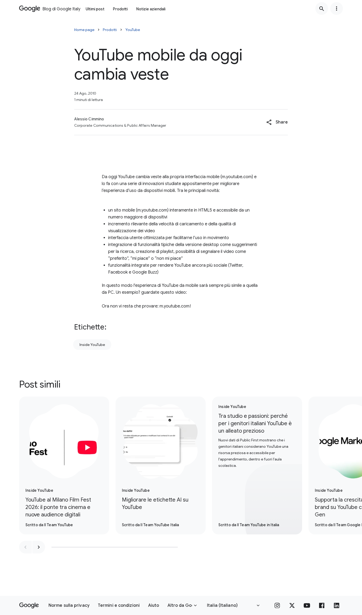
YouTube (132, 29)
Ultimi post (95, 9)
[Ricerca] (321, 8)
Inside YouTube (92, 344)
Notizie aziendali (150, 9)
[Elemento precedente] (25, 547)
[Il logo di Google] (29, 605)
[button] (277, 122)
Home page (84, 29)
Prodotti (120, 9)
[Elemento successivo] (38, 547)
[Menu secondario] (336, 8)
